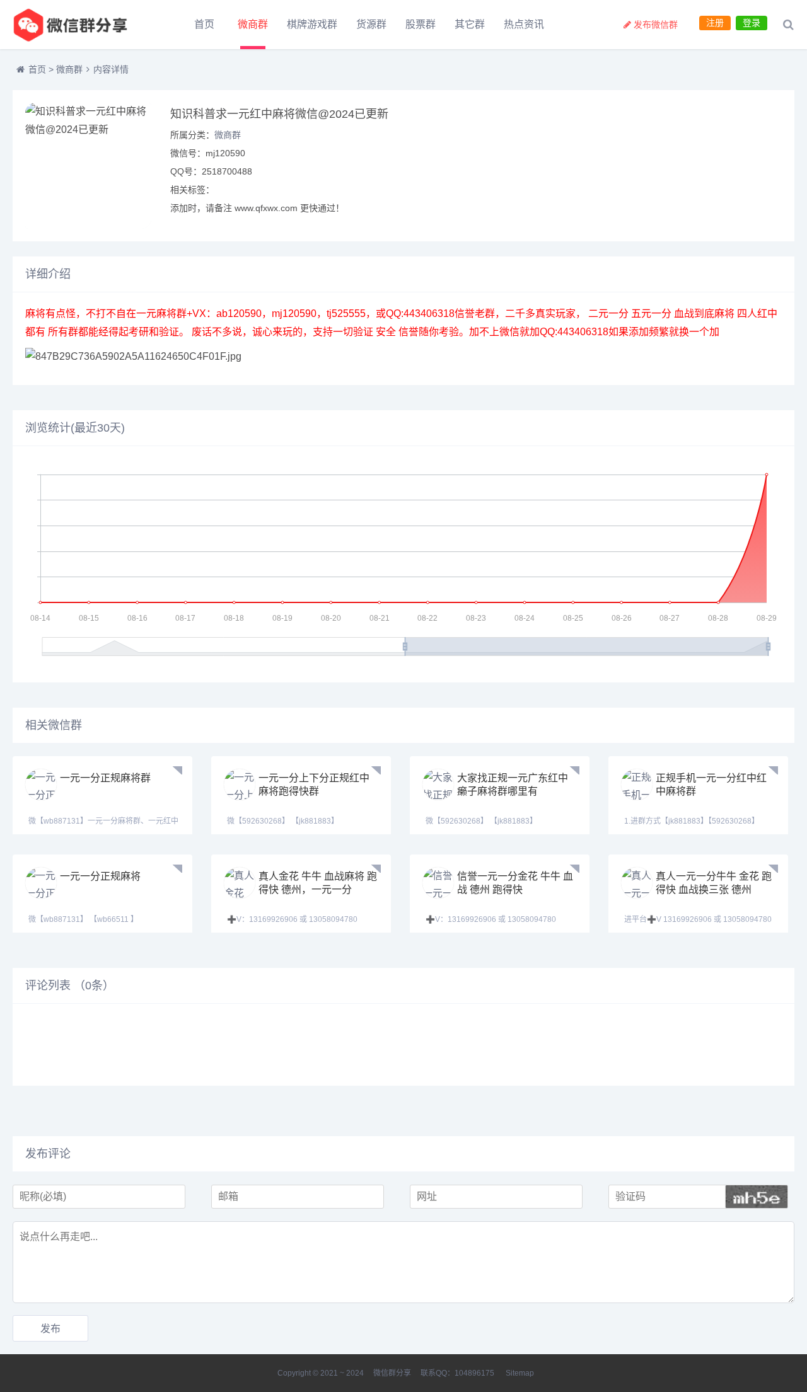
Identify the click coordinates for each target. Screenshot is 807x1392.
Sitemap (520, 1373)
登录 (751, 23)
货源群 (371, 24)
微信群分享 (392, 1373)
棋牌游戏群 (312, 24)
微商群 (253, 24)
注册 (715, 23)
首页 (204, 24)
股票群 (420, 24)
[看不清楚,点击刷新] (756, 1197)
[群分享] (82, 24)
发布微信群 (656, 25)
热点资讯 (524, 24)
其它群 (470, 24)
